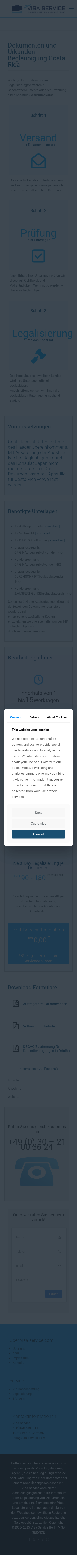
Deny (38, 812)
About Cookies (57, 717)
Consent (16, 717)
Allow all (38, 834)
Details (34, 717)
